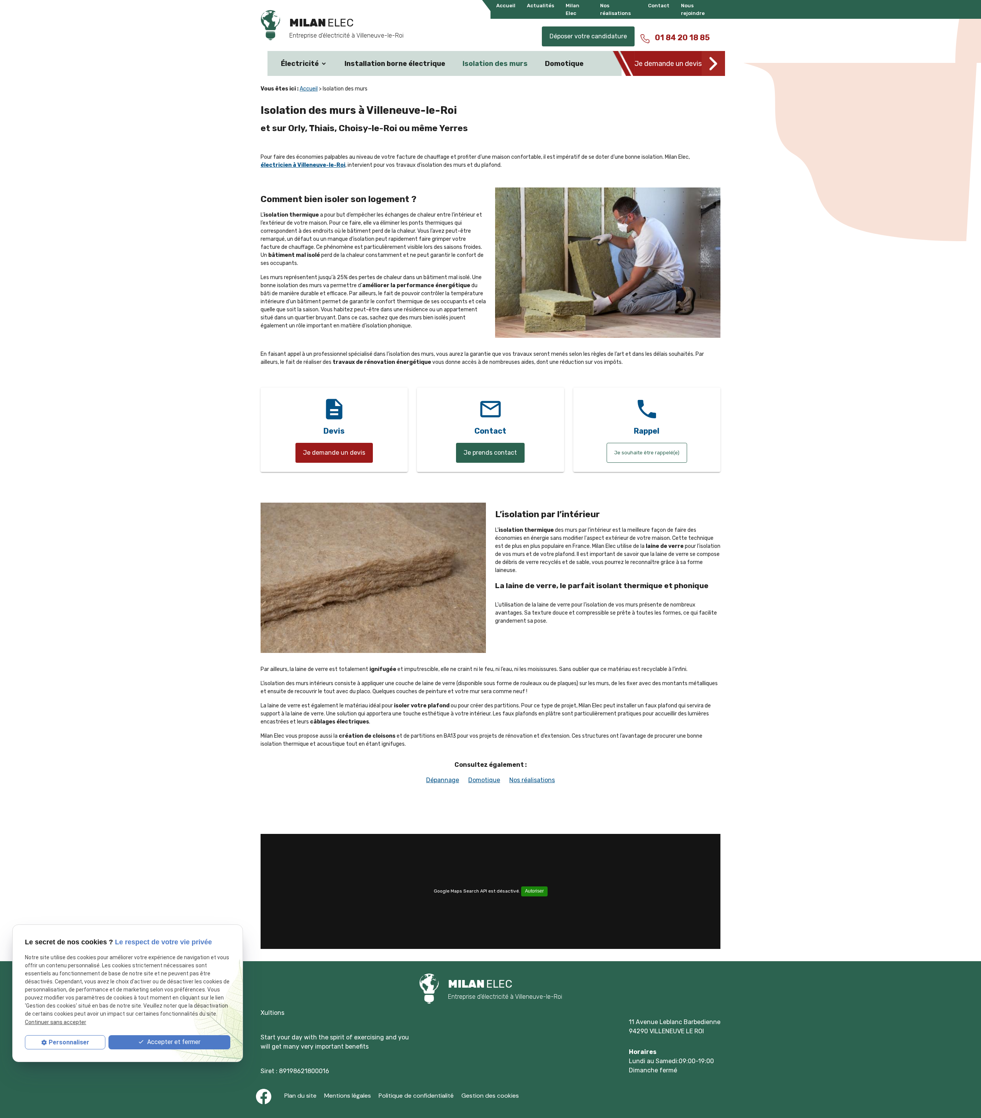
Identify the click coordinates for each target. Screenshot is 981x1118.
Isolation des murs (495, 63)
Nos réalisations (532, 780)
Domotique (564, 63)
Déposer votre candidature (588, 36)
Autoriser (534, 891)
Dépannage (442, 780)
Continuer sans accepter (55, 1022)
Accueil (505, 5)
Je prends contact (490, 452)
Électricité (300, 63)
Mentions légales (347, 1096)
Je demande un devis (668, 63)
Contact (658, 5)
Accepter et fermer (173, 1042)
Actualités (540, 5)
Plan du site (300, 1096)
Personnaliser (69, 1042)
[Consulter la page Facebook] (263, 1096)
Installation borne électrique (394, 63)
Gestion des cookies (490, 1096)
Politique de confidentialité (416, 1096)
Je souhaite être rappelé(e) (646, 452)
